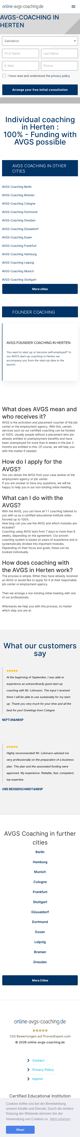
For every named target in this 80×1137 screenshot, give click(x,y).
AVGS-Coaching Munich (18, 271)
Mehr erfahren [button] (60, 1119)
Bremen (40, 952)
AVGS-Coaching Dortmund (20, 212)
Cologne (40, 882)
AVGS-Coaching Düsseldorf (20, 229)
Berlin (40, 852)
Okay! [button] (20, 1129)
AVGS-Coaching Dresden (18, 220)
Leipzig (40, 942)
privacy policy (60, 75)
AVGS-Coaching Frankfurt (19, 245)
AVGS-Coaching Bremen (18, 195)
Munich (40, 872)
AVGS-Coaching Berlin (17, 186)
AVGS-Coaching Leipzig (18, 262)
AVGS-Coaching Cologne (18, 203)
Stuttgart (40, 902)
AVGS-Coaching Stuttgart (19, 279)
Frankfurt (40, 892)
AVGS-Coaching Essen (17, 237)
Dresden (40, 962)
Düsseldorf (40, 912)
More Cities (40, 980)
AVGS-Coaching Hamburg (19, 254)
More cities (40, 289)
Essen (40, 932)
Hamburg (40, 862)
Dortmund (40, 922)
